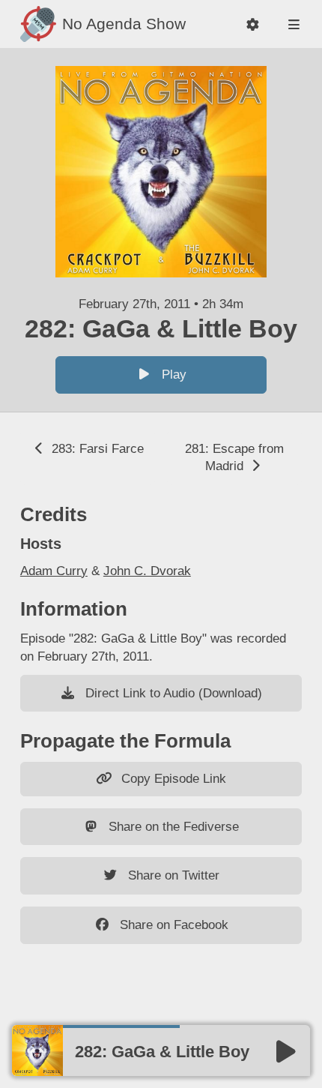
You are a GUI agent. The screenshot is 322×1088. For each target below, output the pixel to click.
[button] (253, 24)
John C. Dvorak (147, 571)
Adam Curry (54, 571)
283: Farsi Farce (96, 449)
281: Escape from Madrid (234, 458)
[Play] (286, 1052)
